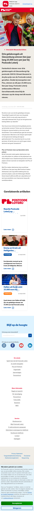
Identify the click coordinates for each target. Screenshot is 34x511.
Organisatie (17, 369)
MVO (17, 405)
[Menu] (31, 10)
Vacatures (17, 403)
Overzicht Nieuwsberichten (16, 50)
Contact (17, 436)
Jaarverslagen (17, 372)
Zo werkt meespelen (17, 364)
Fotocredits (17, 400)
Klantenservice (17, 421)
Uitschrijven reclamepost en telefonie (17, 430)
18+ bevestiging (17, 394)
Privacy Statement (17, 453)
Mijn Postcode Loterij (17, 424)
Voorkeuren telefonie (17, 433)
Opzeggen (17, 439)
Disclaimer (27, 456)
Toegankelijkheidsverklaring (12, 456)
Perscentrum (17, 375)
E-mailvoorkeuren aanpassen (17, 427)
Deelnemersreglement (11, 458)
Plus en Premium (17, 367)
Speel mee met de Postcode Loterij (17, 361)
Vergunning (25, 458)
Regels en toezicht (17, 391)
